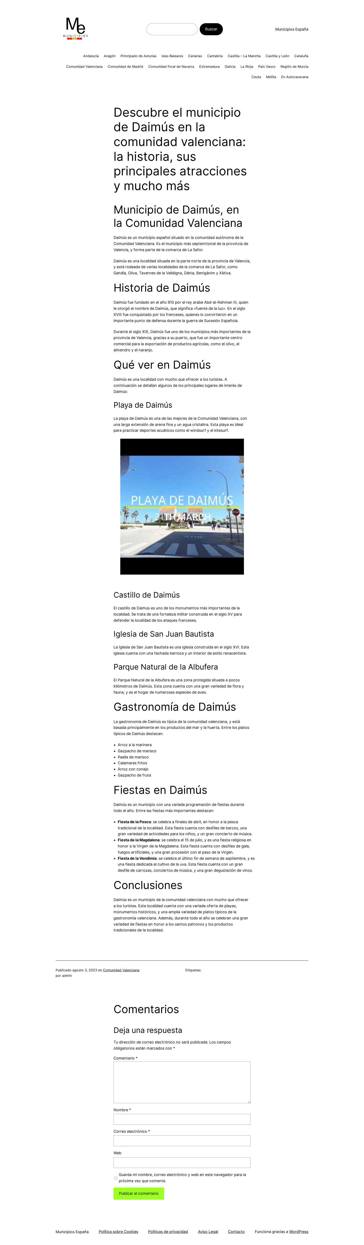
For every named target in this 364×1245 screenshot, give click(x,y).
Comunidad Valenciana (121, 970)
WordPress (298, 1231)
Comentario (126, 1058)
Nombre (122, 1110)
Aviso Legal (208, 1231)
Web (117, 1153)
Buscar (211, 29)
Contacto (236, 1231)
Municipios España (291, 29)
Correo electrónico (132, 1131)
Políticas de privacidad (168, 1231)
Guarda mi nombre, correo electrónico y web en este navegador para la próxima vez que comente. (182, 1177)
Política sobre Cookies (118, 1231)
